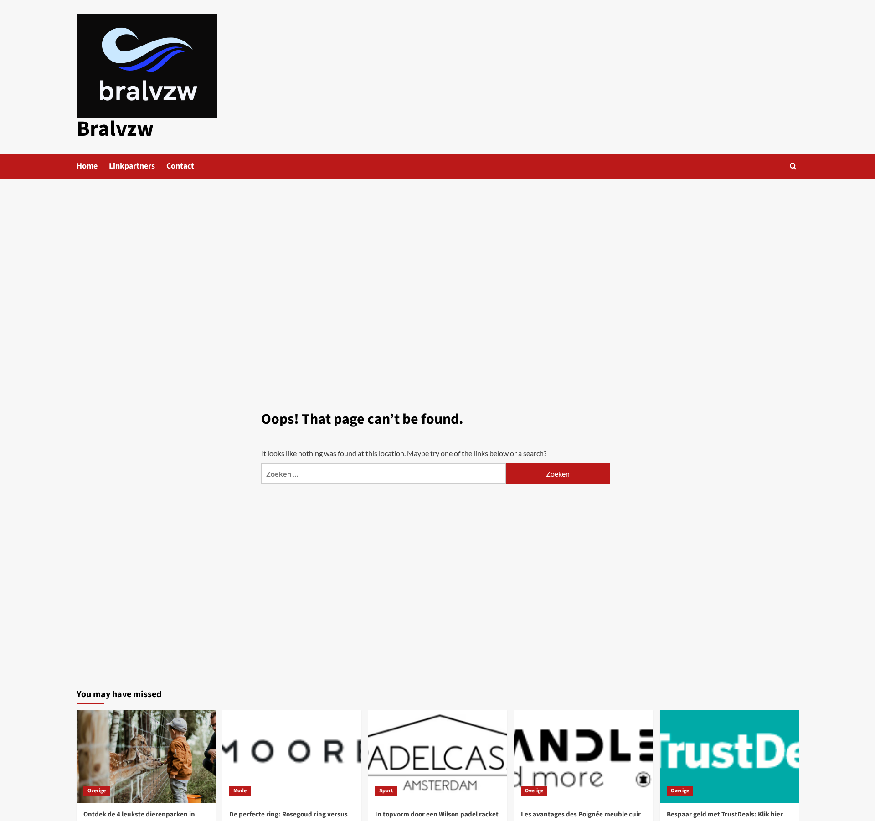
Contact (180, 166)
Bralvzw (115, 128)
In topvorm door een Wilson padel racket (437, 814)
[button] (793, 166)
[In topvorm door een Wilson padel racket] (437, 756)
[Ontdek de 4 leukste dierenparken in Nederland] (146, 756)
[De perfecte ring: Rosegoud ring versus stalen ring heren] (291, 756)
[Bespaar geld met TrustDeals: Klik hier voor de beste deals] (729, 756)
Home (87, 166)
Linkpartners (132, 166)
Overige (97, 791)
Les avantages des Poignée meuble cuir (581, 814)
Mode (240, 791)
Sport (386, 791)
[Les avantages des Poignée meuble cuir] (583, 756)
